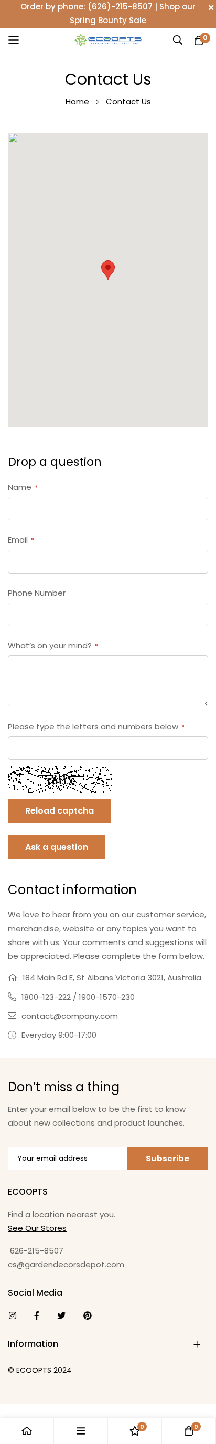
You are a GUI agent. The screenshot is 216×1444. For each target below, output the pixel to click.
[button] (108, 270)
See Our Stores (37, 1228)
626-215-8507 (35, 1250)
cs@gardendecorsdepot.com (66, 1264)
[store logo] (108, 40)
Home (77, 101)
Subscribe (167, 1158)
